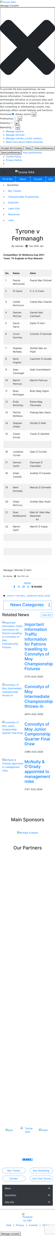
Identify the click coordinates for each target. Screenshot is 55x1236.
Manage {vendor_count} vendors (24, 138)
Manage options (15, 131)
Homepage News (35, 596)
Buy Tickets (14, 190)
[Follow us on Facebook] (25, 1159)
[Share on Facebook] (14, 586)
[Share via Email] (24, 586)
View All (46, 615)
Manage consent (10, 1233)
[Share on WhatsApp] (29, 586)
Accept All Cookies (11, 148)
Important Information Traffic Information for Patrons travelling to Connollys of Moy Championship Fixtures (38, 646)
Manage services (15, 134)
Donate (38, 179)
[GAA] (9, 1129)
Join (50, 179)
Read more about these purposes (24, 141)
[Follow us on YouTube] (32, 1159)
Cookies (33, 1225)
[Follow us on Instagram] (30, 1159)
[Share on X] (19, 586)
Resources (14, 214)
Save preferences (11, 152)
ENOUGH (13, 202)
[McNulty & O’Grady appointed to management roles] (12, 764)
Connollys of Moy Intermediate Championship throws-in (38, 696)
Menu (8, 1188)
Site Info (9, 1202)
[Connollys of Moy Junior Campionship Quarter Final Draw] (12, 727)
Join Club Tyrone (41, 1178)
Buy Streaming (41, 1170)
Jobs (11, 220)
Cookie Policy (13, 156)
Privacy (20, 1225)
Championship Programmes (23, 196)
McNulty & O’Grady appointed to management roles (37, 771)
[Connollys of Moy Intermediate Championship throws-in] (12, 689)
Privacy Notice (14, 160)
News (23, 179)
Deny (28, 148)
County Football (16, 596)
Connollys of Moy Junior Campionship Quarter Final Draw (37, 734)
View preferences (44, 148)
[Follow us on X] (28, 1159)
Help (9, 1225)
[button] (27, 47)
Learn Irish (14, 208)
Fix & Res (7, 179)
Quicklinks (10, 1195)
